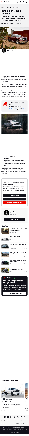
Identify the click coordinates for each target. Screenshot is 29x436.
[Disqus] (14, 321)
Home (2, 7)
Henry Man (10, 50)
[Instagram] (11, 417)
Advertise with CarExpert (21, 420)
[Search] (20, 2)
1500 (14, 7)
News (18, 7)
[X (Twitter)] (18, 417)
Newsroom (10, 420)
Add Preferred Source (15, 293)
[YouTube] (5, 417)
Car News (7, 7)
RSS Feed (23, 427)
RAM (11, 7)
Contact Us (11, 423)
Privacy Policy (6, 427)
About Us (3, 420)
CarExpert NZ (24, 423)
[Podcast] (24, 417)
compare (16, 108)
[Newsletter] (17, 2)
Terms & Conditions (15, 427)
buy (23, 108)
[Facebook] (8, 417)
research (11, 108)
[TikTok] (14, 417)
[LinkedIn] (21, 417)
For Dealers (4, 423)
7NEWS (18, 423)
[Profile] (23, 2)
